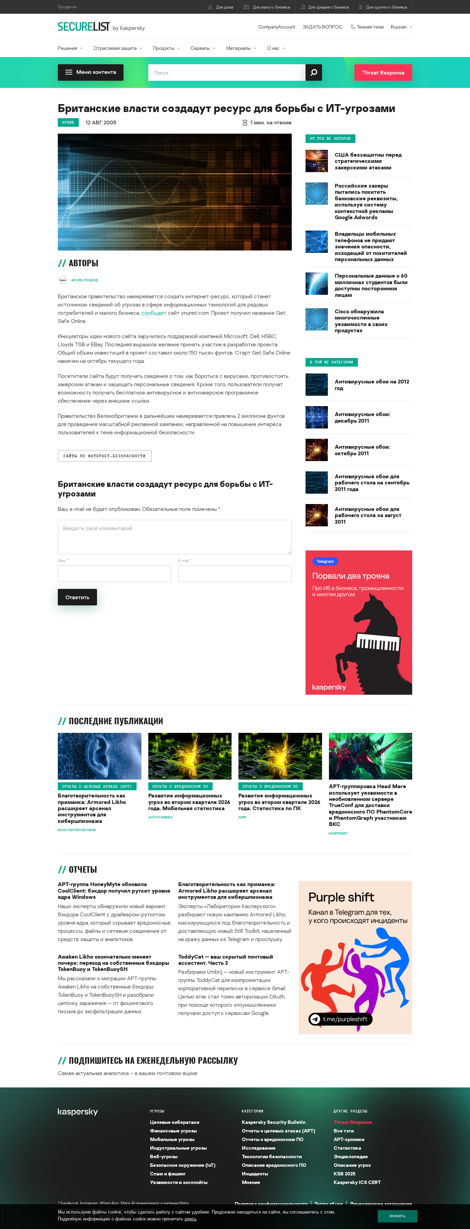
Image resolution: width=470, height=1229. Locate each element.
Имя (63, 560)
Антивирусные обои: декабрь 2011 (362, 417)
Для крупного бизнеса (386, 7)
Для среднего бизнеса (328, 7)
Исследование (259, 1148)
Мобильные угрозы (172, 1139)
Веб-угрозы (164, 1156)
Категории (253, 1111)
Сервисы (200, 48)
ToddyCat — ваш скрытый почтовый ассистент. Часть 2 (225, 959)
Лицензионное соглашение (381, 1204)
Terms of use (328, 1204)
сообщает (154, 312)
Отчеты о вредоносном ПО (180, 786)
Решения (67, 48)
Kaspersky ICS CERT (357, 1182)
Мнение (251, 1182)
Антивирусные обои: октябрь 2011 (362, 450)
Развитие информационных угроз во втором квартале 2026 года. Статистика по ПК (279, 801)
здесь (190, 1218)
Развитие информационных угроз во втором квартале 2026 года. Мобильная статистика (189, 801)
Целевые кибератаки (174, 1122)
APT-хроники (349, 1139)
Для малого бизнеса (271, 7)
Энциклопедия (351, 1156)
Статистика (347, 1148)
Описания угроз (352, 1165)
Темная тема (370, 27)
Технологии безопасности (272, 1156)
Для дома (224, 7)
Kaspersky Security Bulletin (274, 1122)
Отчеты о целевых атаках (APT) (97, 786)
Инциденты (255, 1173)
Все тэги (344, 1130)
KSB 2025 (344, 1173)
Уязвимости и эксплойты (178, 1182)
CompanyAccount (277, 27)
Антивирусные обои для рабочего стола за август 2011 (368, 515)
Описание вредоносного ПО (274, 1165)
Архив (68, 122)
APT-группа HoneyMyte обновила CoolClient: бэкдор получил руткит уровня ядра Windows (114, 890)
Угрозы (157, 1111)
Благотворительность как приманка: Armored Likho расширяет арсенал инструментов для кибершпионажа (92, 808)
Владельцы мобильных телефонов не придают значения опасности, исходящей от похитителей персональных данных (371, 246)
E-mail (185, 560)
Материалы (238, 48)
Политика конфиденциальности (271, 1204)
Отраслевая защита (115, 48)
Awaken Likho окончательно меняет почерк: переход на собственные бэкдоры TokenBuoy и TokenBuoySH (113, 962)
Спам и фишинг (168, 1173)
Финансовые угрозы (173, 1130)
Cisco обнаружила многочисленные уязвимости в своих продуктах (361, 321)
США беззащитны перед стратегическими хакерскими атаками (368, 161)
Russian (399, 27)
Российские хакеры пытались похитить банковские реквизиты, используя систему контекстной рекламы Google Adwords (366, 201)
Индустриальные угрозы (178, 1148)
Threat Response (353, 1122)
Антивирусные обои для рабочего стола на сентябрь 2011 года (372, 482)
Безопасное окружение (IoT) (182, 1165)
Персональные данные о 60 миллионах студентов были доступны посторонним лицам (371, 285)
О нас (273, 48)
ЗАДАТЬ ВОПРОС (322, 27)
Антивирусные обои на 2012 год (372, 384)
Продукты (163, 48)
